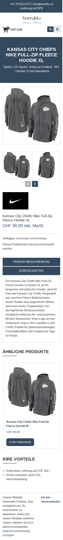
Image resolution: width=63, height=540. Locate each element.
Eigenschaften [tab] (31, 270)
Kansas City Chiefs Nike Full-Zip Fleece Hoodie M (27, 423)
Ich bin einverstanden (50, 499)
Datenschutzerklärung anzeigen (16, 533)
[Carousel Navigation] (31, 184)
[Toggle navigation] (57, 29)
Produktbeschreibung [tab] (31, 261)
